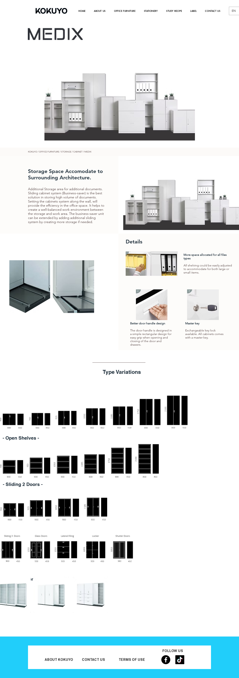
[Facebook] (165, 659)
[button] (119, 92)
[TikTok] (179, 659)
